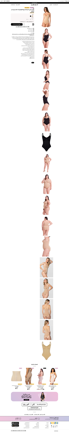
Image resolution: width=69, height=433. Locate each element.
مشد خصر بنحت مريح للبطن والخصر (16, 385)
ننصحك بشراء (34, 364)
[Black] (30, 16)
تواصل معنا (46, 425)
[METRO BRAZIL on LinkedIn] (1, 1)
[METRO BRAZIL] (34, 4)
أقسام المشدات (55, 4)
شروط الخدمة (27, 425)
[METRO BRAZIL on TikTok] (9, 1)
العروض (51, 4)
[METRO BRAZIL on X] (2, 1)
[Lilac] (37, 389)
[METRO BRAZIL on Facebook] (3, 1)
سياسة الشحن (27, 426)
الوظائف (38, 422)
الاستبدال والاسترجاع (26, 427)
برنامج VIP (37, 425)
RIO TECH (55, 431)
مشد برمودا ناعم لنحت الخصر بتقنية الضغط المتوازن (28, 386)
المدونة (47, 422)
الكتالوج (47, 426)
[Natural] (53, 389)
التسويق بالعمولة (36, 426)
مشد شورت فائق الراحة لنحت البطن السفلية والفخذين (40, 386)
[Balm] (39, 389)
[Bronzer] (38, 389)
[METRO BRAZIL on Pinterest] (6, 1)
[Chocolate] (32, 16)
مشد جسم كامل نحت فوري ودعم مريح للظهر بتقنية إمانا (52, 386)
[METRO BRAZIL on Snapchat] (7, 1)
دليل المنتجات (13, 4)
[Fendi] (42, 389)
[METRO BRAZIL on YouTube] (4, 1)
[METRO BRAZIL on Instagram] (8, 1)
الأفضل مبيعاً (18, 4)
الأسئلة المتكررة (27, 422)
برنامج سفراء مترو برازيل (36, 427)
